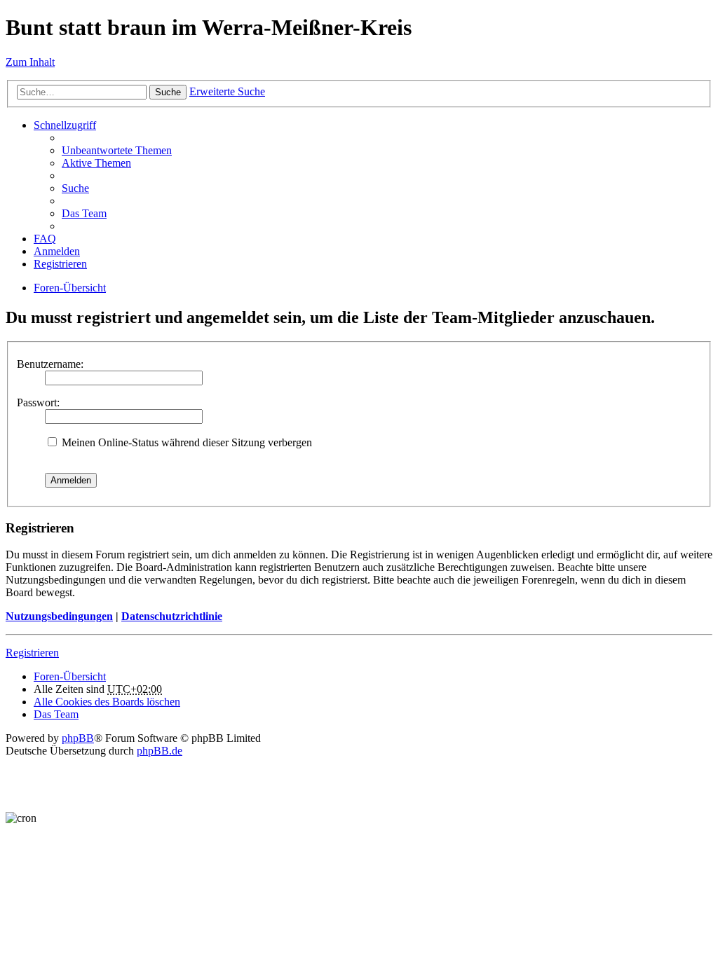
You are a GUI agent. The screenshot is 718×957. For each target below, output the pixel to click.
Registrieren (32, 653)
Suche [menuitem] (75, 188)
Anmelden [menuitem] (57, 251)
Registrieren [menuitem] (60, 264)
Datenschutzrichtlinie (171, 616)
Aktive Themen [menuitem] (96, 163)
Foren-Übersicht (70, 288)
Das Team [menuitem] (84, 213)
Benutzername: (50, 364)
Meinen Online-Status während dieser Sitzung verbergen (185, 442)
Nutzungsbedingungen (59, 616)
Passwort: (38, 402)
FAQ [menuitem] (45, 239)
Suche (168, 92)
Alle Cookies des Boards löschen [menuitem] (107, 702)
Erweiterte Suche (227, 91)
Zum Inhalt (30, 62)
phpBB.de (159, 751)
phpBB (78, 738)
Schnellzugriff (65, 125)
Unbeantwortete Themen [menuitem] (117, 150)
